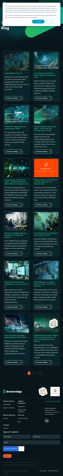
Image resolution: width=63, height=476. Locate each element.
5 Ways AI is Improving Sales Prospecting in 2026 (15, 128)
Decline (51, 21)
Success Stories (22, 418)
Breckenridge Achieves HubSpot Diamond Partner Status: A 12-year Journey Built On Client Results (46, 338)
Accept (38, 21)
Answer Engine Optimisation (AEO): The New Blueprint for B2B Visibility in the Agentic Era (16, 182)
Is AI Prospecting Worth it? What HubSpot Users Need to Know (45, 75)
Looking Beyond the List (14, 73)
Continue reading (12, 98)
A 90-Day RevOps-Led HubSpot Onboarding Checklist (46, 234)
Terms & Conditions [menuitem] (53, 471)
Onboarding (6, 404)
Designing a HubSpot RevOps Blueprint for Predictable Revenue (16, 235)
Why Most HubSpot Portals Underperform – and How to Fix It (16, 284)
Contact (5, 428)
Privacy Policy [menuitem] (43, 471)
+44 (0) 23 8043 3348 (52, 401)
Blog (19, 421)
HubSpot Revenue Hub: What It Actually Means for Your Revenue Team (45, 182)
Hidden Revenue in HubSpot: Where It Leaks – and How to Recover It (45, 284)
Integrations (21, 406)
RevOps (5, 418)
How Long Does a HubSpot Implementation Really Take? (15, 336)
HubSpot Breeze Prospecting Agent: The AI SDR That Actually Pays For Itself (45, 128)
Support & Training (8, 408)
